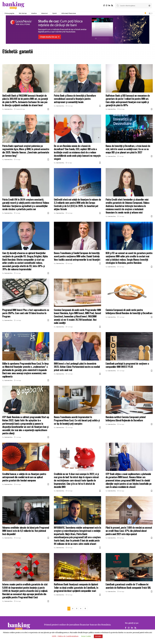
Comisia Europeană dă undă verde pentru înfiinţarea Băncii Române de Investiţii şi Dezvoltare (129, 311)
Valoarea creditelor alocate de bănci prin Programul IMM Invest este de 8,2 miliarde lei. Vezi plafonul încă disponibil (25, 531)
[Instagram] (106, 5)
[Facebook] (104, 5)
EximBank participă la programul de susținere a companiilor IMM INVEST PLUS (127, 365)
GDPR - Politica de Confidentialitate (65, 636)
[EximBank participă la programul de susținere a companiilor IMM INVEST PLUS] (129, 346)
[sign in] (141, 13)
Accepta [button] (98, 636)
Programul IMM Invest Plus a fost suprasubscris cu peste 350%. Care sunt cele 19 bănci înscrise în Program (25, 313)
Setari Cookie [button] (86, 636)
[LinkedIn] (109, 5)
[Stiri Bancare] (13, 6)
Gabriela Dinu (8, 109)
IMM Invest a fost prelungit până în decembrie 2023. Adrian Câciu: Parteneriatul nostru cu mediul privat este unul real (77, 367)
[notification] (145, 13)
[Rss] (112, 5)
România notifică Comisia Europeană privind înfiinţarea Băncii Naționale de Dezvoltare (125, 418)
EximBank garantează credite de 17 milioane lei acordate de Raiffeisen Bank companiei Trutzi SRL (128, 585)
